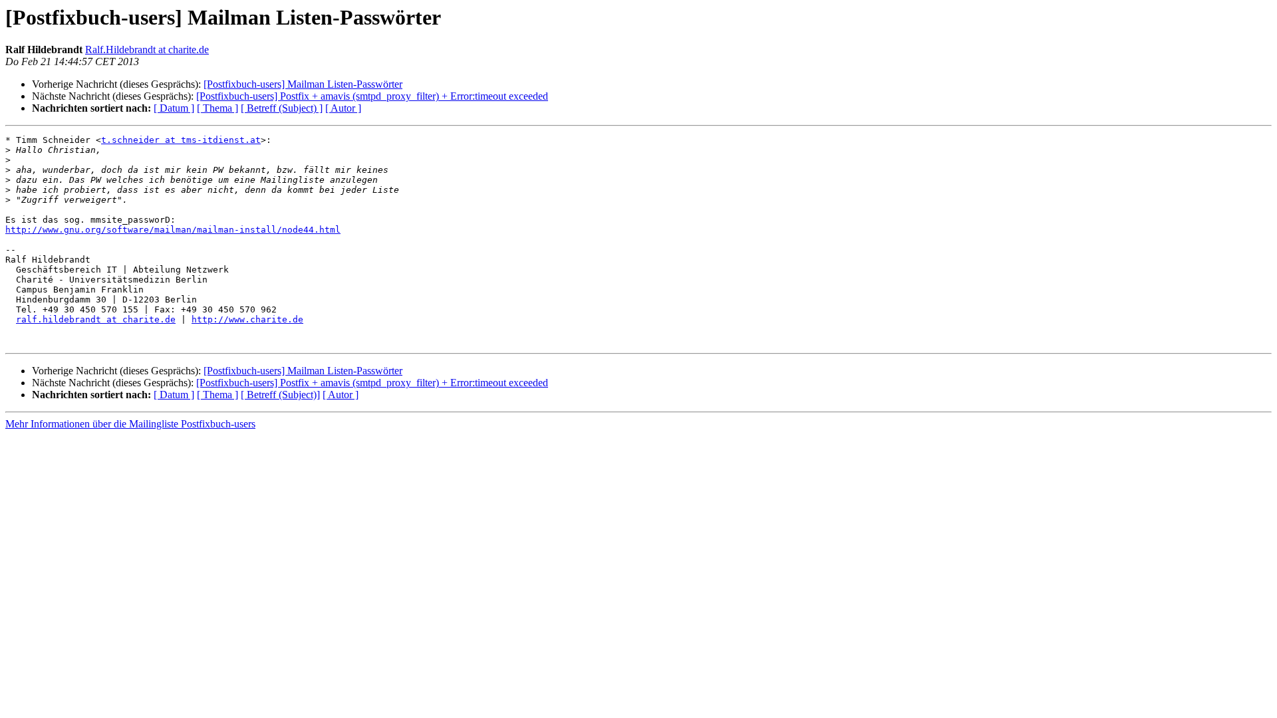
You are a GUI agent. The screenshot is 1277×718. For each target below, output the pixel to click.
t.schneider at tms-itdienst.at (181, 140)
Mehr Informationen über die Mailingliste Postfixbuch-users (130, 423)
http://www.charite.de (247, 319)
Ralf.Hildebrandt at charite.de (147, 49)
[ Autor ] (343, 108)
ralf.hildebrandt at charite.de (96, 319)
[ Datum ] (174, 108)
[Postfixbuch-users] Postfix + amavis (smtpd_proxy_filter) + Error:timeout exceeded (372, 96)
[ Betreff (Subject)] (280, 394)
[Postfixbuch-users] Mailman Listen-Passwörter (303, 84)
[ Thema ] (217, 108)
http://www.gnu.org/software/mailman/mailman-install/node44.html (173, 230)
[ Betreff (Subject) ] (282, 108)
